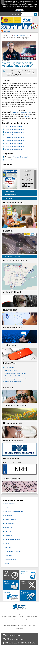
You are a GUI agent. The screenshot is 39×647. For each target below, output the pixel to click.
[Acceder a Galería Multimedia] (19, 301)
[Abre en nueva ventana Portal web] (11, 595)
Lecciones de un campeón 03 (14, 132)
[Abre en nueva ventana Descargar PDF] (10, 180)
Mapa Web (31, 625)
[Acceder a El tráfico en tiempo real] (19, 276)
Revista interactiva (10, 194)
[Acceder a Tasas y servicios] (19, 487)
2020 (28, 35)
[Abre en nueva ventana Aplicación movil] (28, 575)
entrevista (26, 116)
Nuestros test (9, 367)
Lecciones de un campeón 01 (14, 126)
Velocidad (8, 547)
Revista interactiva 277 (12, 376)
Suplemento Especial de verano (21, 112)
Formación (8, 555)
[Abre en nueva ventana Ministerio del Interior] (11, 20)
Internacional (25, 620)
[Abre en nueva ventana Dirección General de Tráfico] (26, 20)
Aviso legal (19, 628)
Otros (12, 160)
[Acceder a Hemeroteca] (27, 180)
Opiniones (20, 616)
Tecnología (8, 515)
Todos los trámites (11, 370)
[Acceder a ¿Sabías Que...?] (19, 354)
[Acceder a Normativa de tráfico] (19, 449)
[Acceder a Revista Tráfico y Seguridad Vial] (19, 26)
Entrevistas (28, 616)
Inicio (10, 35)
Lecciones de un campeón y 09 (15, 149)
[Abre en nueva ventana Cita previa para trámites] (11, 575)
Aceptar (19, 10)
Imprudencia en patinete (12, 256)
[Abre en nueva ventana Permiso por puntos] (28, 595)
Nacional (22, 35)
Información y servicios (18, 625)
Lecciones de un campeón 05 (14, 137)
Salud (7, 543)
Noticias (16, 35)
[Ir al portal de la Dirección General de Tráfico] (19, 607)
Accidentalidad (10, 504)
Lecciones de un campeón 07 (14, 143)
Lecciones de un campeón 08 (14, 146)
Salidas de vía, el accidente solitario (17, 379)
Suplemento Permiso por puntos (15, 373)
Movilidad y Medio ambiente (14, 511)
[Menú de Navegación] (2, 2)
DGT (6, 508)
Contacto (7, 625)
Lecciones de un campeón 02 (14, 129)
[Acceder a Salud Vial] (19, 396)
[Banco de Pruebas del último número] (19, 336)
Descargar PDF (9, 191)
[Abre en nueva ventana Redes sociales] (28, 585)
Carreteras (8, 535)
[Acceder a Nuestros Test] (19, 318)
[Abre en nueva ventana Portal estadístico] (11, 585)
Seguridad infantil (10, 559)
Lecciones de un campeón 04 (14, 135)
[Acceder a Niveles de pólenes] (19, 432)
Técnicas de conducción (21, 157)
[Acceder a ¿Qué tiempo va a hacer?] (19, 414)
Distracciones (9, 523)
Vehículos (8, 531)
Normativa (8, 527)
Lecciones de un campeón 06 (14, 140)
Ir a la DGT (15, 14)
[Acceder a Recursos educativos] (19, 216)
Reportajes (12, 616)
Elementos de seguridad (13, 539)
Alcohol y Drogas (10, 519)
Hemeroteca (8, 198)
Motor (35, 616)
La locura (19, 245)
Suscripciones (15, 620)
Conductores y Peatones (13, 551)
